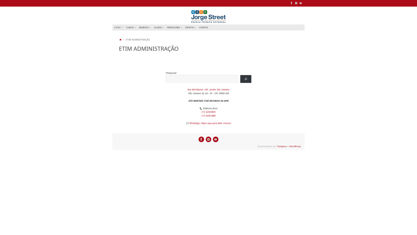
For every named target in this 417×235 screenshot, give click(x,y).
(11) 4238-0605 (208, 111)
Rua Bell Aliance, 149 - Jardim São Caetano (208, 89)
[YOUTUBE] (300, 3)
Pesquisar (171, 72)
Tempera (282, 146)
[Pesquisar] (245, 79)
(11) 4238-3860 (208, 115)
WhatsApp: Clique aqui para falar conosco (210, 123)
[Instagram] (296, 3)
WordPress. (295, 146)
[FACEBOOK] (291, 3)
